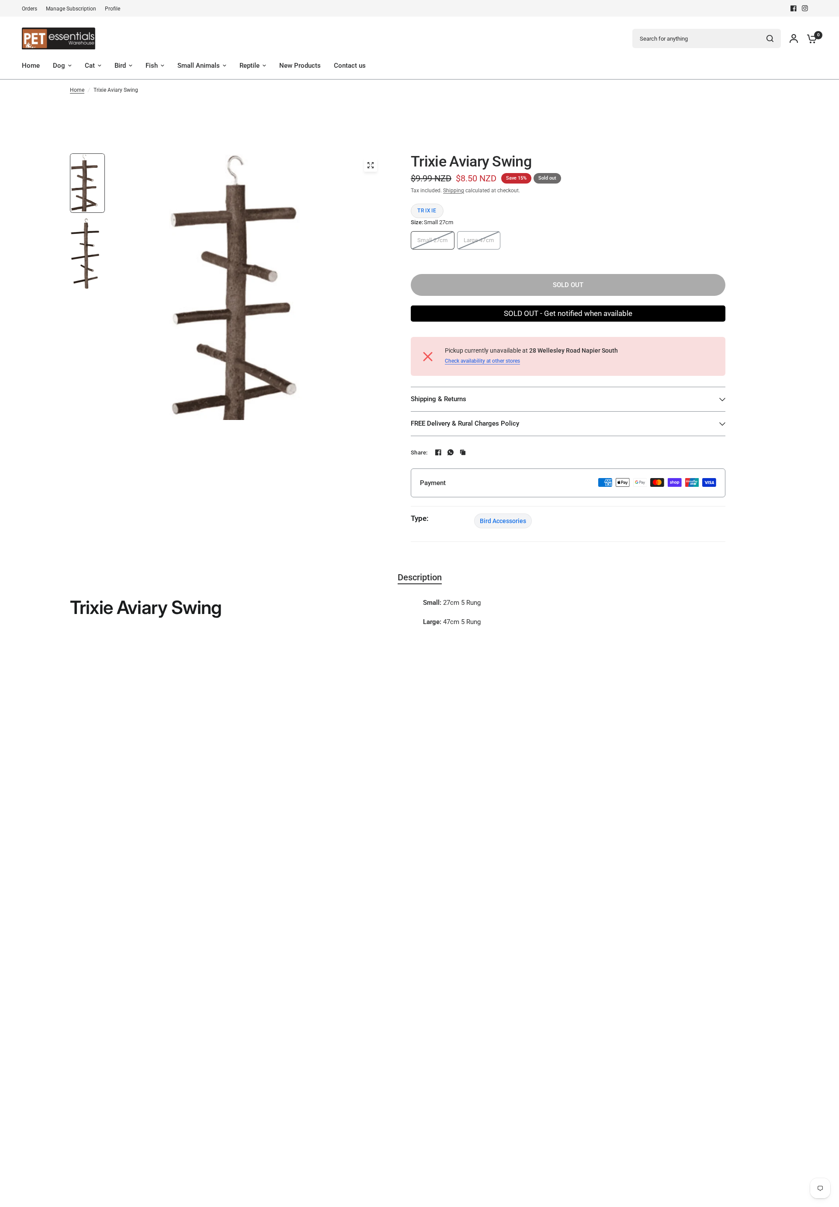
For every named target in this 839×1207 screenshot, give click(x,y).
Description (420, 577)
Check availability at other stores (482, 361)
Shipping (453, 190)
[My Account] (793, 38)
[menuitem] (32, 9)
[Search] (770, 38)
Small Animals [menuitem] (198, 65)
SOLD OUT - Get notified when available (568, 313)
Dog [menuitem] (59, 65)
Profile (112, 9)
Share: (419, 452)
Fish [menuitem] (152, 65)
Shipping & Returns (438, 399)
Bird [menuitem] (120, 65)
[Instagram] (805, 8)
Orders (29, 9)
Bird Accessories (503, 520)
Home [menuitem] (31, 65)
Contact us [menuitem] (350, 65)
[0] (809, 38)
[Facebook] (793, 8)
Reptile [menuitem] (249, 65)
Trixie (427, 211)
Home (77, 90)
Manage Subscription (71, 9)
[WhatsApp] (450, 452)
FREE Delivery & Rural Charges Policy (465, 423)
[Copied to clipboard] (463, 452)
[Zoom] (370, 165)
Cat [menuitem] (90, 65)
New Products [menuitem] (300, 65)
